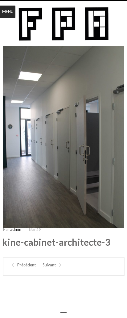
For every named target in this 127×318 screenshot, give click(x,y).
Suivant (49, 264)
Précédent (26, 264)
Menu (8, 11)
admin (15, 229)
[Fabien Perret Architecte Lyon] (63, 24)
